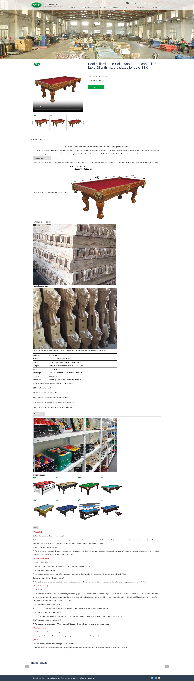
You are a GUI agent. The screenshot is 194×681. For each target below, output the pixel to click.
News (115, 8)
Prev (33, 123)
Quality (102, 8)
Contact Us (156, 8)
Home (73, 8)
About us (139, 8)
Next (84, 123)
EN (158, 3)
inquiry (96, 87)
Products (87, 8)
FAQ (126, 8)
